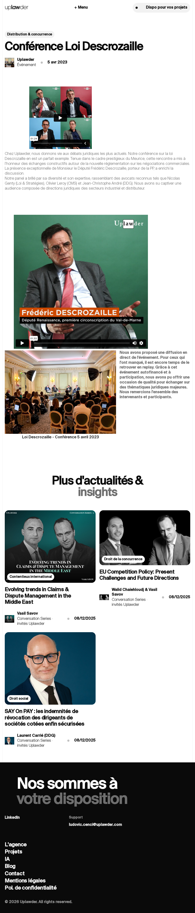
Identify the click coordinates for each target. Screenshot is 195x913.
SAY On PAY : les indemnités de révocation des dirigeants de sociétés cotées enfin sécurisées (44, 718)
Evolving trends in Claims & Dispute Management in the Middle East (38, 596)
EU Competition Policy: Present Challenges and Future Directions (139, 575)
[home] (17, 7)
